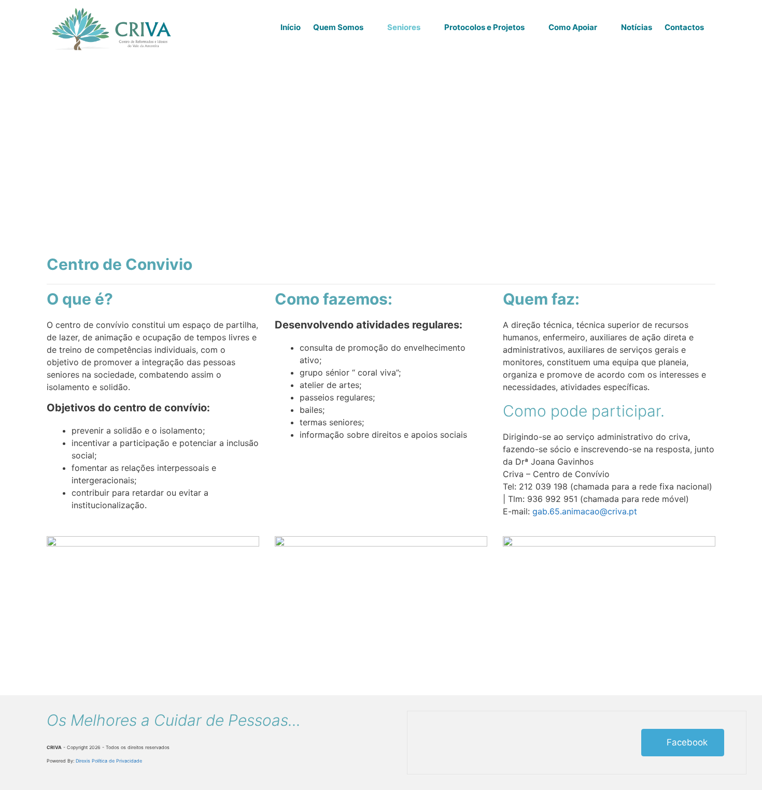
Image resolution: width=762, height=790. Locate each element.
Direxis (83, 761)
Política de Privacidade (117, 761)
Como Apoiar (572, 27)
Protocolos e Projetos (484, 27)
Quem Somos (338, 27)
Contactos (684, 27)
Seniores (403, 27)
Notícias (636, 27)
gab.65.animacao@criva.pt (584, 511)
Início (290, 27)
